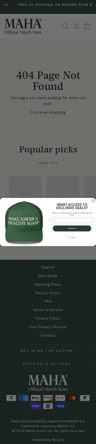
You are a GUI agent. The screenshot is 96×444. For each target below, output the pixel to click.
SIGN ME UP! (72, 228)
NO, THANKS (72, 237)
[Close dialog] (93, 200)
